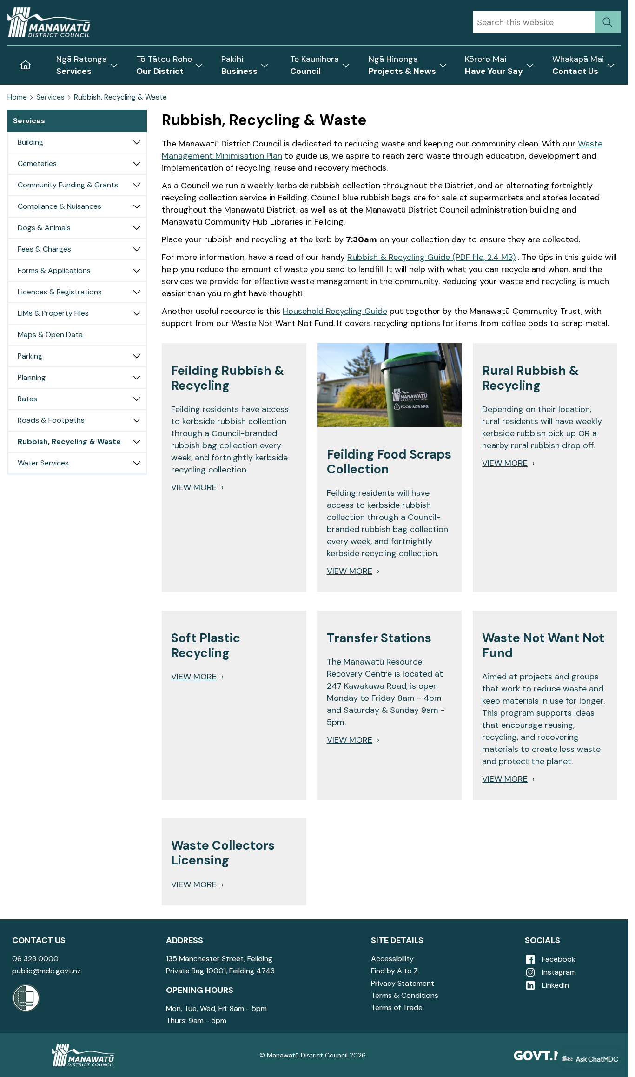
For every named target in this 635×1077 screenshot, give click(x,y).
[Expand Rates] (136, 399)
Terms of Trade (397, 1007)
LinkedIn (554, 985)
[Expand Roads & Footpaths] (136, 420)
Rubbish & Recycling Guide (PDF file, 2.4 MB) (431, 257)
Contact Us (39, 940)
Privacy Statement (402, 983)
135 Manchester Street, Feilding (219, 959)
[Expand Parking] (136, 356)
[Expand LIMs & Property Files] (136, 313)
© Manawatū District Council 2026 (312, 1055)
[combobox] (534, 22)
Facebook (557, 959)
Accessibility (392, 959)
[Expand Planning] (136, 377)
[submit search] (608, 22)
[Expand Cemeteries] (136, 163)
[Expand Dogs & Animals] (136, 228)
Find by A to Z (394, 971)
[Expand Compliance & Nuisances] (136, 206)
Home (17, 97)
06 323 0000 (35, 959)
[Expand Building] (136, 142)
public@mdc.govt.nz (46, 971)
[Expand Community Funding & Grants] (136, 185)
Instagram (558, 972)
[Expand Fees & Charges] (136, 249)
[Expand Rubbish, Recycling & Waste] (136, 442)
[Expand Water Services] (136, 463)
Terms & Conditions (404, 995)
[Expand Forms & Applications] (136, 270)
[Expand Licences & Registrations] (136, 292)
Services (50, 97)
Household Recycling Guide (335, 311)
